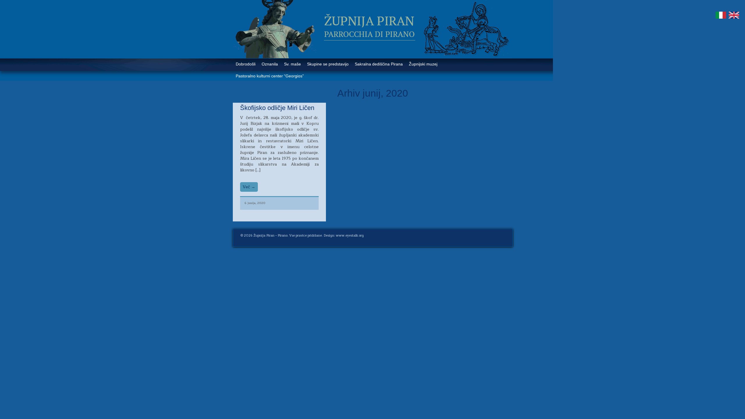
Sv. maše (292, 64)
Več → (249, 187)
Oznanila (270, 64)
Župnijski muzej (423, 64)
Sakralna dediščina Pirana (379, 64)
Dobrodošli (246, 64)
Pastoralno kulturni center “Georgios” (270, 76)
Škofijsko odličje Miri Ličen (277, 107)
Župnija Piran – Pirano (270, 235)
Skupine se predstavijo (328, 64)
